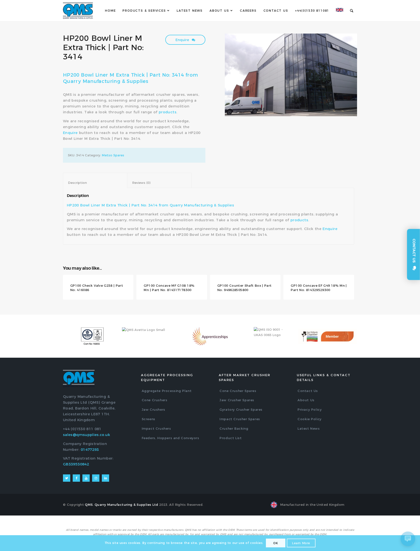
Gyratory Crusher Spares (240, 409)
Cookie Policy (310, 419)
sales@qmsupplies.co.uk (86, 434)
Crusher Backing (233, 428)
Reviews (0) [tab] (159, 183)
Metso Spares (113, 155)
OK (275, 543)
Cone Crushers (154, 400)
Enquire (182, 40)
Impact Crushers (156, 428)
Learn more (301, 543)
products (167, 112)
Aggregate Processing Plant (167, 391)
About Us (306, 400)
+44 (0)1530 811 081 (82, 429)
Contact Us (308, 391)
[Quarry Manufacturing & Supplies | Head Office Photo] (291, 75)
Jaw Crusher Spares (236, 400)
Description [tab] (95, 183)
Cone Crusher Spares (237, 391)
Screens (148, 419)
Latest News (309, 428)
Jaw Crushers (153, 409)
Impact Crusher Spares (239, 419)
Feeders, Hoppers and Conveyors (170, 438)
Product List (230, 438)
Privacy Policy (310, 409)
